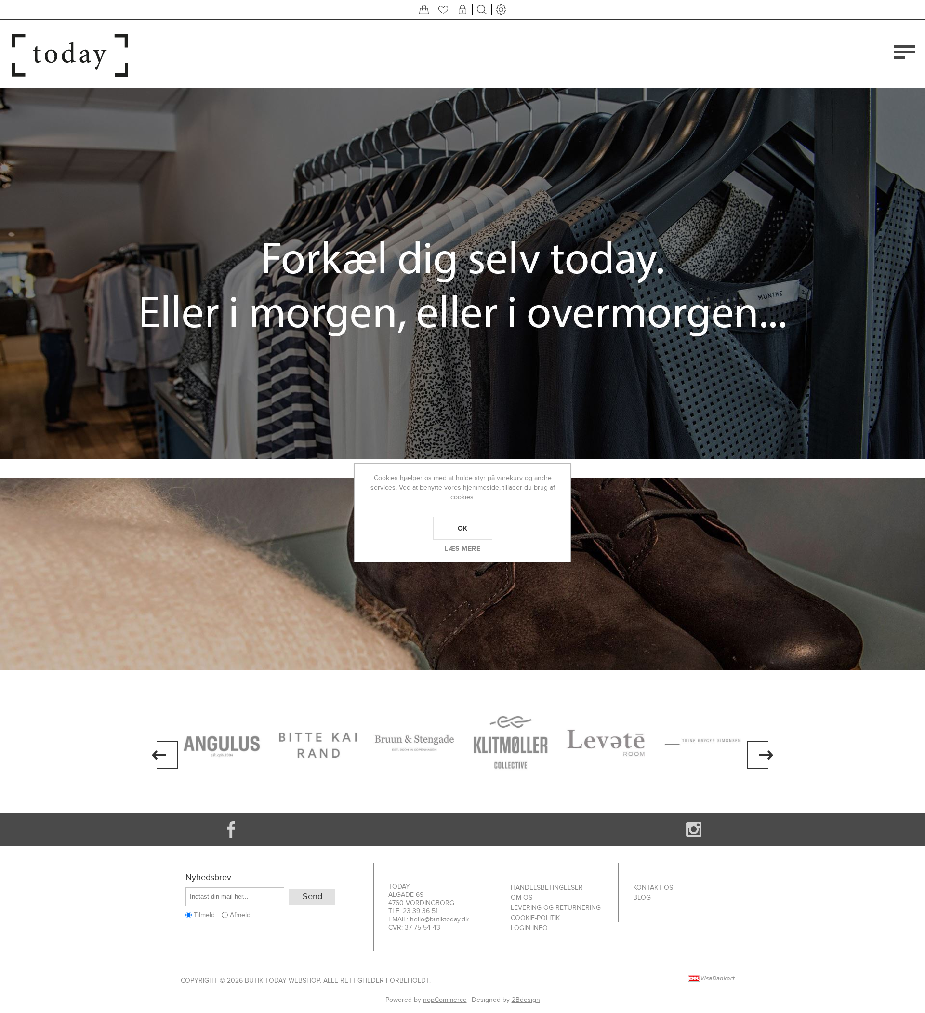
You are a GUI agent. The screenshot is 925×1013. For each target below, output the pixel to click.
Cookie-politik (535, 918)
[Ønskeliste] (443, 9)
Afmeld (240, 915)
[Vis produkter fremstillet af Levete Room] (511, 743)
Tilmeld (204, 915)
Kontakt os (653, 887)
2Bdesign (526, 1000)
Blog (642, 897)
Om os (521, 897)
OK (463, 528)
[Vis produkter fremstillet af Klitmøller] (414, 743)
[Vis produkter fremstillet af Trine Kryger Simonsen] (607, 743)
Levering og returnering (556, 908)
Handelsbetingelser (547, 887)
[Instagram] (693, 829)
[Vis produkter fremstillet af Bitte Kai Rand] (222, 743)
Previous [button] (165, 755)
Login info (529, 928)
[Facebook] (231, 829)
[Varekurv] (424, 9)
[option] (221, 743)
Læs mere (462, 548)
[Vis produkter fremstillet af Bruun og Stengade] (318, 743)
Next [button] (760, 755)
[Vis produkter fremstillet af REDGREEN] (703, 743)
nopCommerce (445, 1000)
